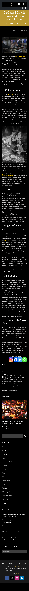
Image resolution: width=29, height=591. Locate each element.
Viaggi (4, 503)
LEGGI (18, 574)
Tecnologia (5, 499)
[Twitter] (20, 359)
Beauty (4, 450)
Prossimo (22, 30)
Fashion (5, 454)
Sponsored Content (7, 495)
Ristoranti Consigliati (9, 462)
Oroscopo (5, 488)
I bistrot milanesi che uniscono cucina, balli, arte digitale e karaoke (12, 423)
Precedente (15, 30)
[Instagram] (11, 359)
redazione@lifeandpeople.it (16, 566)
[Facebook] (16, 359)
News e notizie (6, 480)
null (4, 484)
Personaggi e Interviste (8, 492)
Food (3, 364)
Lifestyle (5, 465)
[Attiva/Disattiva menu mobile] (26, 8)
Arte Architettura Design (8, 447)
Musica (4, 477)
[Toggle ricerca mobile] (23, 8)
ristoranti (10, 94)
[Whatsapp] (24, 359)
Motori (4, 473)
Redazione (6, 371)
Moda (4, 469)
